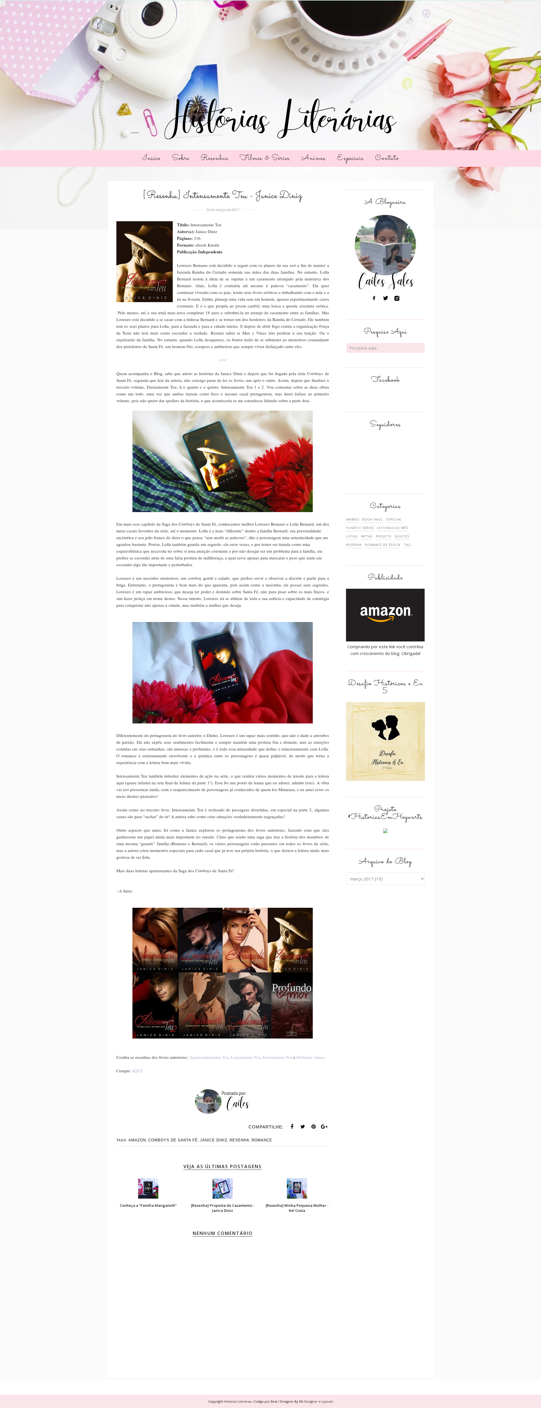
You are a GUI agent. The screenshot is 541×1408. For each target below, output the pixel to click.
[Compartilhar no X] (302, 1126)
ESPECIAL (394, 519)
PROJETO (383, 536)
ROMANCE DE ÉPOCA (382, 545)
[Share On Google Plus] (324, 1126)
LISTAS (352, 536)
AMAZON (137, 1140)
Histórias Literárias (238, 1401)
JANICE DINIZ (213, 1140)
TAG (407, 545)
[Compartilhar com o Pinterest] (313, 1126)
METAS (367, 536)
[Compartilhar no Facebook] (292, 1126)
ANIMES (352, 519)
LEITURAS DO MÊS (392, 528)
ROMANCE (262, 1140)
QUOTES (402, 536)
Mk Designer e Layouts (316, 1401)
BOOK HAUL (372, 519)
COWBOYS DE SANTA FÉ (173, 1140)
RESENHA (239, 1140)
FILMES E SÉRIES (360, 528)
